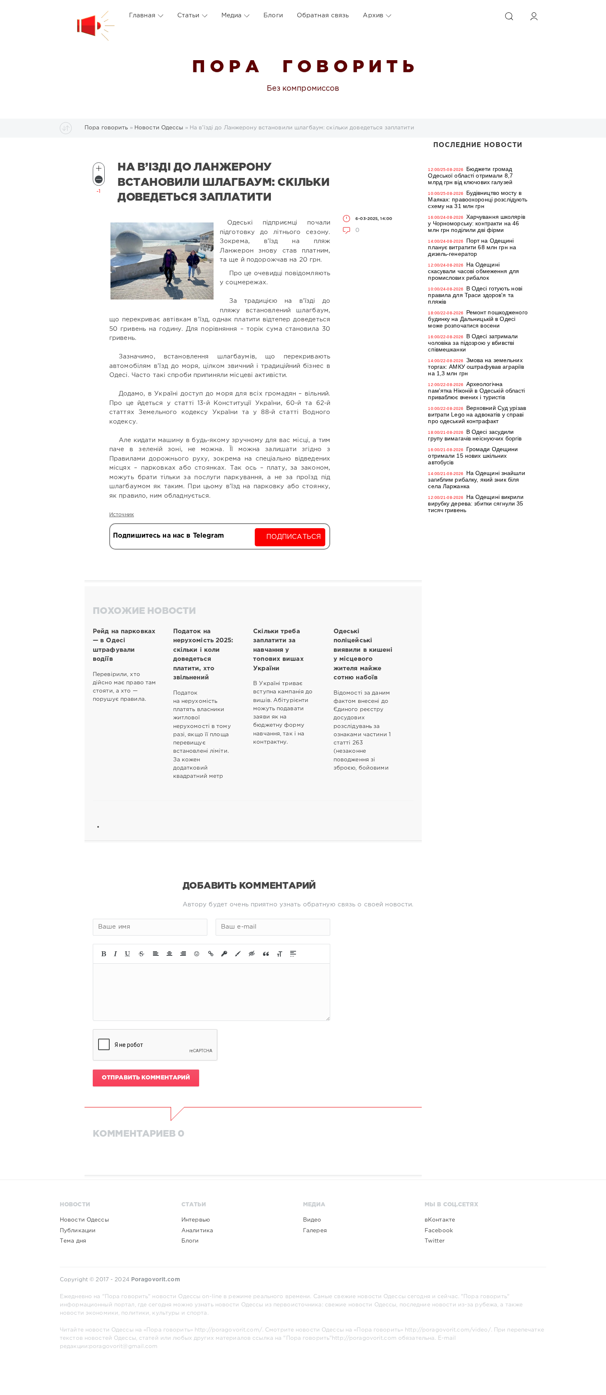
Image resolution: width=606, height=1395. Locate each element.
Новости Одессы (84, 1219)
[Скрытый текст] (252, 953)
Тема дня (73, 1240)
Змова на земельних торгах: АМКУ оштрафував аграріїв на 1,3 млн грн (476, 367)
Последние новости (477, 145)
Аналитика (197, 1230)
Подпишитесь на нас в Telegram (168, 536)
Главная (142, 15)
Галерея (315, 1230)
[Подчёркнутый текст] (128, 953)
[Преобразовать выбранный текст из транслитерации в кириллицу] (279, 953)
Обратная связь (323, 15)
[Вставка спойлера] (293, 953)
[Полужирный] (103, 953)
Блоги (273, 15)
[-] (98, 179)
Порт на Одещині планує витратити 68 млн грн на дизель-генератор (472, 247)
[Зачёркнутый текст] (141, 953)
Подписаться (293, 537)
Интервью (195, 1219)
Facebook (439, 1230)
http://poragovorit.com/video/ (448, 1329)
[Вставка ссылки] (211, 953)
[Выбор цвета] (238, 953)
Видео (312, 1219)
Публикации (78, 1230)
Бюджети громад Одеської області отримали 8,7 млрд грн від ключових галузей (470, 175)
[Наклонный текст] (115, 953)
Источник (121, 515)
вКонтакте (440, 1219)
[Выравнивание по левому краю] (156, 953)
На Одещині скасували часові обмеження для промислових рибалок (473, 271)
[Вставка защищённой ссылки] (224, 953)
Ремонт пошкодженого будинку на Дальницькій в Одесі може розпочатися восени (477, 319)
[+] (98, 168)
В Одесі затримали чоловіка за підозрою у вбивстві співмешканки (473, 343)
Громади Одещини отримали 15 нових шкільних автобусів (473, 456)
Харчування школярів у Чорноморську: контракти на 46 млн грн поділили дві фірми (476, 223)
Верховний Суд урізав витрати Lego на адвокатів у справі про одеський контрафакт (477, 414)
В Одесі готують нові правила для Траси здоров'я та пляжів (475, 295)
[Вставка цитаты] (266, 953)
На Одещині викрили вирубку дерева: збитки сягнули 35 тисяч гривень (475, 503)
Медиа (231, 15)
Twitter (434, 1240)
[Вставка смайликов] (197, 953)
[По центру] (169, 953)
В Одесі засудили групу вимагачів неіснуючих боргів (474, 435)
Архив (373, 15)
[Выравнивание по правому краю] (183, 953)
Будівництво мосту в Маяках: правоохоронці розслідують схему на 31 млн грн (477, 199)
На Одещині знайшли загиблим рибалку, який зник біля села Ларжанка (476, 479)
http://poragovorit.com (364, 1338)
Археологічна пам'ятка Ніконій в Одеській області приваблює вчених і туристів (476, 390)
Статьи (188, 15)
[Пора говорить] (87, 15)
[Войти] (533, 16)
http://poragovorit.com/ (228, 1329)
